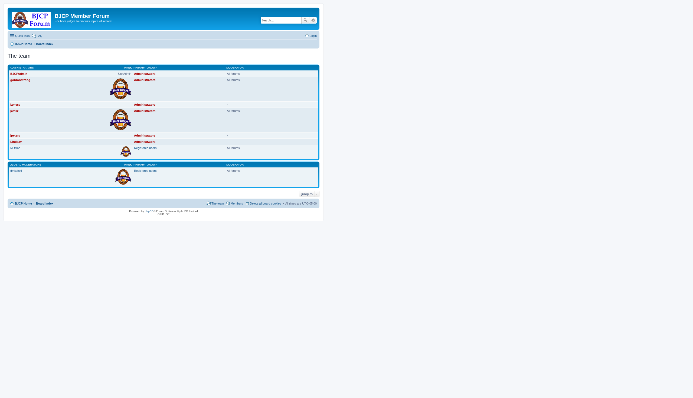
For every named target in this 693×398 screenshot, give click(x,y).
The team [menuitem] (217, 203)
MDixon (15, 148)
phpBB (149, 211)
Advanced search (313, 20)
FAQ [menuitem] (40, 35)
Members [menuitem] (237, 203)
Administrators (22, 67)
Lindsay (16, 141)
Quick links (22, 35)
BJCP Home (23, 203)
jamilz (14, 110)
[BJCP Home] (32, 18)
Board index (44, 203)
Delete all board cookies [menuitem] (265, 203)
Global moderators (25, 164)
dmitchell (16, 170)
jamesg (15, 104)
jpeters (15, 135)
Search (305, 20)
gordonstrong (20, 80)
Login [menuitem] (313, 35)
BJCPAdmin (18, 73)
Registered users (145, 148)
